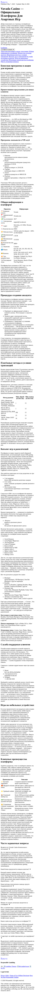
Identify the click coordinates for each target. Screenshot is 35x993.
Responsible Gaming (12, 977)
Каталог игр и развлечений (17, 56)
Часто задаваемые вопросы (10, 61)
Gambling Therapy (10, 966)
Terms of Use (14, 975)
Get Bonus (4, 48)
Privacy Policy (5, 975)
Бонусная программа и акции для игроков (14, 51)
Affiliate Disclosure (23, 975)
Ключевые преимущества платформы (21, 60)
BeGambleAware (23, 966)
